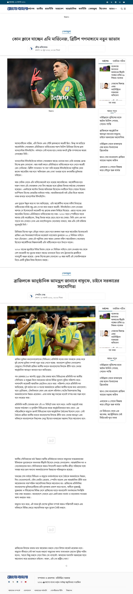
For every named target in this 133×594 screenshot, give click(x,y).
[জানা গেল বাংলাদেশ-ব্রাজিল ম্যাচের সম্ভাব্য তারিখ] (112, 159)
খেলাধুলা (93, 9)
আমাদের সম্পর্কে (14, 590)
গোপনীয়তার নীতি (56, 590)
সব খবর (112, 103)
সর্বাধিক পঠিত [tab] (119, 61)
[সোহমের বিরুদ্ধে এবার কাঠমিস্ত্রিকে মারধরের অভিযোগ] (112, 89)
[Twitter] (111, 2)
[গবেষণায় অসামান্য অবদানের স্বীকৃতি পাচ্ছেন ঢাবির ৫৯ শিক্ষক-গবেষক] (112, 72)
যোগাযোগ (27, 590)
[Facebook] (107, 2)
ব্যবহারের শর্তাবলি (40, 590)
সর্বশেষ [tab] (105, 61)
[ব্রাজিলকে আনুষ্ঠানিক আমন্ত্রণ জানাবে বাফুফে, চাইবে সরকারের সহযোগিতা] (112, 134)
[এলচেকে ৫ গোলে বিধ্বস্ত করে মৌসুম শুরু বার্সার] (112, 169)
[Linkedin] (115, 2)
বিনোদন (103, 9)
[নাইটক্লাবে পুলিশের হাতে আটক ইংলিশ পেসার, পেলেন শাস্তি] (112, 121)
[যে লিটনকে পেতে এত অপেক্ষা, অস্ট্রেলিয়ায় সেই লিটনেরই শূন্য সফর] (112, 415)
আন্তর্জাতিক (71, 9)
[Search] (122, 9)
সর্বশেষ (30, 9)
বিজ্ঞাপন (69, 590)
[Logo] (17, 8)
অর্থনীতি (82, 9)
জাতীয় (40, 9)
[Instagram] (120, 2)
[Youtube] (124, 2)
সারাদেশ (59, 9)
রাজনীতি (49, 9)
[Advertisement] (66, 23)
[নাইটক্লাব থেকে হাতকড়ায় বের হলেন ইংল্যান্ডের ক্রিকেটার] (112, 147)
